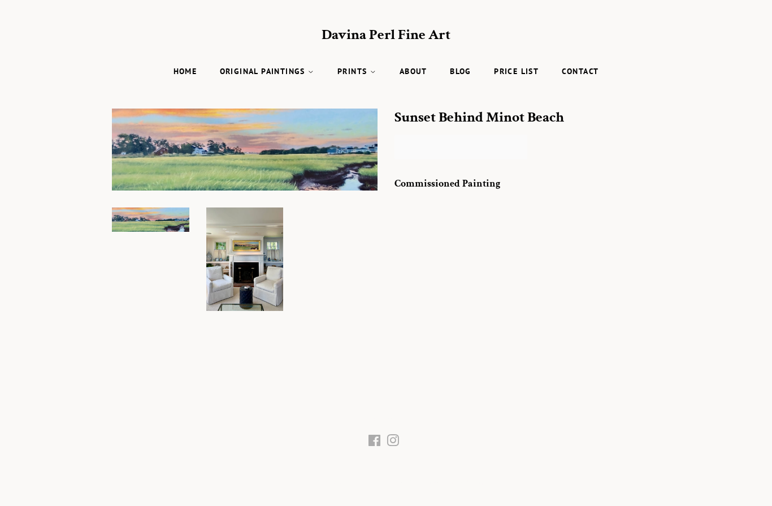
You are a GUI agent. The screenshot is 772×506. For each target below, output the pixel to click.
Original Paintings (264, 71)
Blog (460, 71)
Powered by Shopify (457, 482)
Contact (580, 71)
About (413, 71)
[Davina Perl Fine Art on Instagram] (393, 443)
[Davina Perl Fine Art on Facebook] (374, 443)
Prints (353, 71)
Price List (516, 71)
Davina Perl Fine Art (386, 35)
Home (185, 71)
